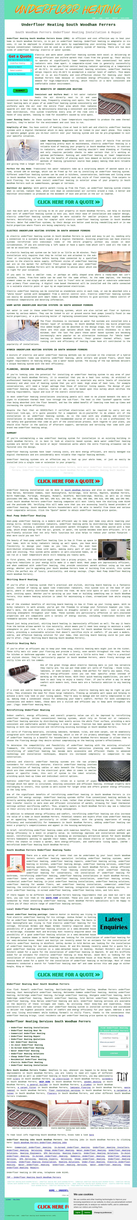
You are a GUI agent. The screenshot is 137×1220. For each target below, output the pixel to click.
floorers (52, 1093)
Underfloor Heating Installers (111, 1147)
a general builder (37, 1085)
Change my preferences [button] (103, 1212)
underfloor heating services (65, 904)
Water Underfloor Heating (91, 1150)
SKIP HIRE (44, 1082)
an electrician (61, 1079)
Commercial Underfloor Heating (33, 1147)
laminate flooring (80, 1088)
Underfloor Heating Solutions (101, 1153)
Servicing (36, 1150)
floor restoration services (64, 1090)
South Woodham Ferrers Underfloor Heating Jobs (40, 1143)
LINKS (100, 18)
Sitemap (8, 1199)
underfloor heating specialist (55, 858)
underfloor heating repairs (67, 861)
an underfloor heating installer (30, 920)
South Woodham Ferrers (77, 490)
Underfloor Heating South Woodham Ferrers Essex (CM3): (39, 38)
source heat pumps (87, 161)
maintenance (82, 144)
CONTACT (115, 18)
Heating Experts (72, 1153)
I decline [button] (87, 1212)
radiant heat (33, 191)
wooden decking (92, 1082)
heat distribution (17, 112)
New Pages (16, 1199)
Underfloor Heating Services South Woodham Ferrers (49, 1021)
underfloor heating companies (57, 502)
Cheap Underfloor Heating (59, 1150)
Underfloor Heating (17, 1150)
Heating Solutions (69, 1162)
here (121, 1016)
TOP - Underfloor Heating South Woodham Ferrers (34, 1177)
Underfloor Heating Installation (37, 1162)
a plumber (86, 1085)
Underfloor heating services (97, 1001)
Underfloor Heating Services (70, 1165)
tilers (16, 1079)
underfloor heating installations (79, 876)
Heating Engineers (30, 1153)
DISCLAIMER (125, 18)
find (15, 989)
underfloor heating (71, 41)
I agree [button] (77, 1212)
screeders (107, 1079)
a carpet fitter (27, 1088)
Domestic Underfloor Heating (88, 1156)
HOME (94, 18)
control (54, 133)
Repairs (34, 1168)
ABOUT (107, 18)
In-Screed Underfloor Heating (71, 1147)
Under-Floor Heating (93, 1162)
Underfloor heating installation (25, 490)
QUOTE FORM (52, 898)
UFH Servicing (52, 1153)
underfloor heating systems (80, 55)
